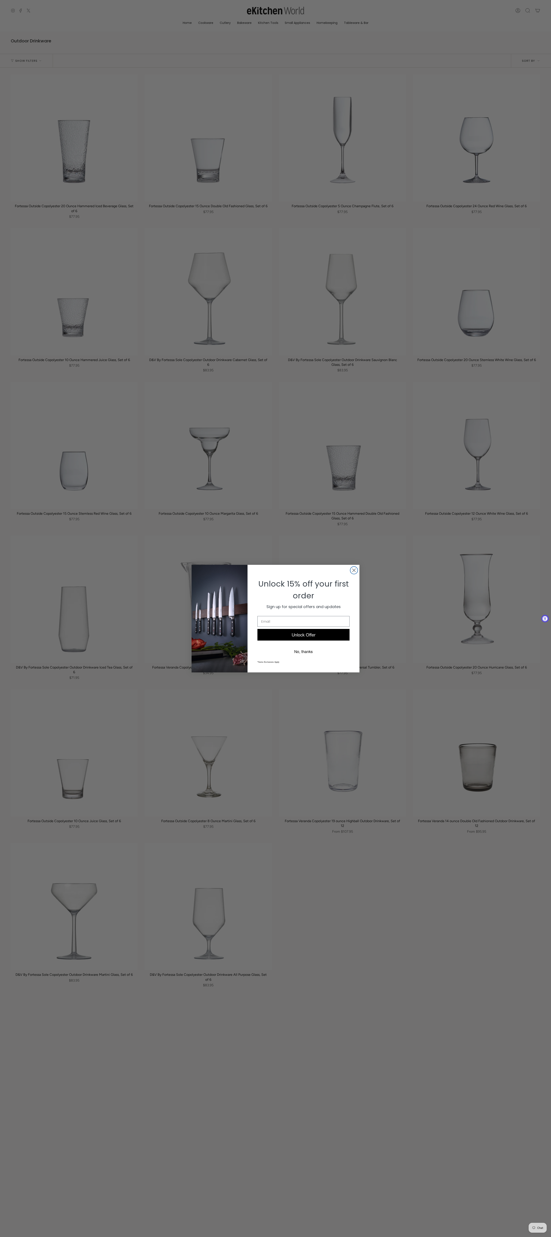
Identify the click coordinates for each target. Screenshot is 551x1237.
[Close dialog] (354, 570)
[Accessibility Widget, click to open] (545, 618)
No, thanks (303, 651)
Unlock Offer (304, 635)
